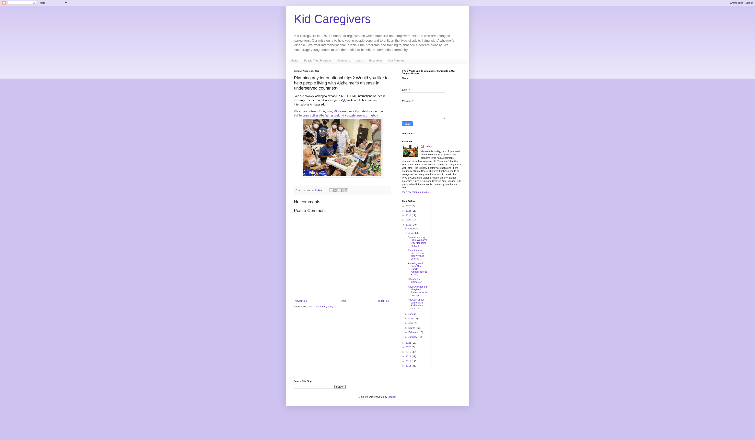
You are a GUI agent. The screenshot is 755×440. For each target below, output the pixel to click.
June (411, 314)
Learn (359, 60)
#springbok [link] (370, 115)
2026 (409, 206)
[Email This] (331, 190)
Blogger (392, 397)
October (412, 228)
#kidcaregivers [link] (344, 111)
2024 (409, 215)
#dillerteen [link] (301, 115)
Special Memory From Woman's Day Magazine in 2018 (417, 241)
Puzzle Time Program (317, 60)
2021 (409, 342)
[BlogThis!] (335, 190)
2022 (409, 224)
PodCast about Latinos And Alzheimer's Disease (416, 304)
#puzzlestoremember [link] (369, 111)
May (410, 318)
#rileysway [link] (326, 111)
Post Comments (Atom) (320, 306)
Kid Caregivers (332, 19)
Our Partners (396, 60)
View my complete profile (415, 192)
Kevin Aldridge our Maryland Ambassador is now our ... (418, 291)
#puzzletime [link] (353, 115)
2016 (409, 365)
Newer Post (301, 301)
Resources (375, 60)
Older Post (383, 301)
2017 (409, 361)
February (413, 332)
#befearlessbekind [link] (331, 115)
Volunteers (343, 60)
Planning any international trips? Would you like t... (416, 254)
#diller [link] (313, 115)
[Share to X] (338, 190)
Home (294, 60)
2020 (409, 347)
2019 (409, 352)
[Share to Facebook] (342, 190)
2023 (409, 220)
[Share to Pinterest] (346, 190)
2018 (409, 356)
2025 (409, 210)
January (413, 337)
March (412, 327)
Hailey (428, 146)
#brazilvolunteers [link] (306, 111)
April (411, 323)
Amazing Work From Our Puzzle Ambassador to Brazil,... (417, 269)
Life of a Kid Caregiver (415, 280)
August (412, 233)
